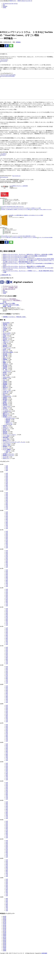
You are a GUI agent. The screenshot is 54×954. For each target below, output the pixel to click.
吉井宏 (4, 336)
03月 (7, 468)
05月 (7, 479)
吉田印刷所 (44, 953)
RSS (4, 5)
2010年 (4, 932)
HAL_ (4, 360)
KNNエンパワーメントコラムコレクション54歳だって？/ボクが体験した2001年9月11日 (25, 256)
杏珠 (4, 375)
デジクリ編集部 (7, 449)
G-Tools (2, 239)
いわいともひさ (7, 406)
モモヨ (4, 327)
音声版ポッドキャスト (8, 454)
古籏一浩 (5, 325)
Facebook (5, 6)
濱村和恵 (5, 433)
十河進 (4, 343)
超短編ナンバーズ (7, 416)
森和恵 (4, 386)
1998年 (4, 950)
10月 (7, 486)
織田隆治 (5, 399)
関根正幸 (5, 415)
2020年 (4, 917)
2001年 (4, 946)
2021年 (4, 916)
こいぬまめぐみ (7, 411)
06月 (7, 480)
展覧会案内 (5, 437)
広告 (7, 452)
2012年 (4, 929)
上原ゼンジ (5, 342)
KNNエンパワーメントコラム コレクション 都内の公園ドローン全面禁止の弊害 (24, 266)
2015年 (4, 925)
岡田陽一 (5, 372)
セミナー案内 (6, 439)
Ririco (4, 394)
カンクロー (5, 409)
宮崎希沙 (5, 397)
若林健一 (5, 402)
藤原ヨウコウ (6, 413)
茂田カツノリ (6, 340)
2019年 (4, 919)
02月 (7, 467)
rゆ (3, 331)
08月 (7, 483)
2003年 (4, 943)
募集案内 (5, 446)
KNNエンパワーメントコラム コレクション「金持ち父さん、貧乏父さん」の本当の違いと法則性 (28, 254)
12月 (7, 489)
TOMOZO (5, 412)
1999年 (4, 949)
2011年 (4, 931)
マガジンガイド (7, 443)
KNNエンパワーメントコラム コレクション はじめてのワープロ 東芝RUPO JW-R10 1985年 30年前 (28, 258)
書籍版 (4, 306)
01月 (7, 465)
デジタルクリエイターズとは (10, 3)
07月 (7, 482)
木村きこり (5, 427)
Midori (4, 358)
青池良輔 (5, 355)
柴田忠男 (5, 431)
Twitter (4, 7)
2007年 (4, 937)
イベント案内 (6, 436)
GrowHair (5, 344)
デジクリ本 (5, 456)
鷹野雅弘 (5, 346)
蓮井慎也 (5, 383)
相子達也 (5, 365)
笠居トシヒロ (6, 334)
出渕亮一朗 (5, 392)
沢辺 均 (4, 389)
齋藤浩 (4, 362)
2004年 (4, 941)
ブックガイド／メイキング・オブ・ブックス (14, 442)
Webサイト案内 (6, 445)
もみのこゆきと (7, 377)
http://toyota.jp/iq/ (4, 59)
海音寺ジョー (9, 422)
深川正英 (5, 353)
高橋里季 (5, 359)
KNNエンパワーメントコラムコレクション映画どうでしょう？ (19, 257)
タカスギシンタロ (10, 418)
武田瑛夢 (5, 366)
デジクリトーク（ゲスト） (9, 434)
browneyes (5, 393)
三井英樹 (5, 328)
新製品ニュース (7, 440)
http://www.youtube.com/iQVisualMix (8, 74)
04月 (7, 470)
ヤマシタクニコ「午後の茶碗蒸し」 (9, 299)
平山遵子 (5, 400)
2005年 (4, 940)
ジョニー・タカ (7, 390)
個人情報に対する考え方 (9, 289)
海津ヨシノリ (6, 337)
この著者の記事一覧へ (5, 274)
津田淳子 (5, 368)
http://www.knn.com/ (16, 175)
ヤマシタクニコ (7, 347)
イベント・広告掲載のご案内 (10, 287)
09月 (7, 485)
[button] (2, 45)
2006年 (4, 938)
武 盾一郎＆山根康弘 (8, 352)
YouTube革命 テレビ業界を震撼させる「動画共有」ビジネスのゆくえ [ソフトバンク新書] (26, 215)
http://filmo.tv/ (4, 153)
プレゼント (5, 448)
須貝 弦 (5, 356)
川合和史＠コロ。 (7, 396)
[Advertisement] (27, 19)
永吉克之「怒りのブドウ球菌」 (8, 303)
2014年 (4, 926)
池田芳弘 (5, 425)
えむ (4, 380)
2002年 (4, 944)
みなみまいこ (6, 428)
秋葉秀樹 (5, 384)
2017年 (4, 922)
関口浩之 (5, 403)
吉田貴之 (5, 408)
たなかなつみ (9, 424)
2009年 (4, 934)
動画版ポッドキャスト (8, 455)
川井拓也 (5, 381)
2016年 (4, 923)
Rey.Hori (5, 374)
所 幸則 (5, 369)
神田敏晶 (5, 324)
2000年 (4, 947)
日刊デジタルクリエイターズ (24, 0)
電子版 (4, 302)
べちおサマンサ (7, 371)
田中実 (4, 430)
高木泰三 (5, 378)
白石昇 (4, 349)
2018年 (4, 920)
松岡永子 (8, 421)
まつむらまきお (7, 333)
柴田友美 (8, 419)
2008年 (4, 935)
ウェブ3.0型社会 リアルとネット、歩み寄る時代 (19, 185)
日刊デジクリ (6, 458)
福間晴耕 (5, 405)
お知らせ (8, 451)
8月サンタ (5, 350)
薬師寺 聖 (5, 387)
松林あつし (5, 363)
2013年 (4, 928)
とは (10, 286)
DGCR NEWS (6, 322)
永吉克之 (5, 339)
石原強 (4, 330)
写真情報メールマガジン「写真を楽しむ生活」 (14, 316)
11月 (7, 488)
